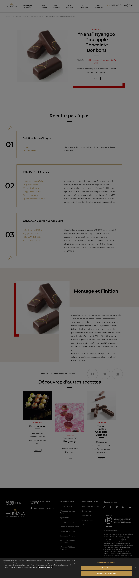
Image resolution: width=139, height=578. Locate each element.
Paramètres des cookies (106, 562)
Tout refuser (106, 568)
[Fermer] (135, 567)
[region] (69, 568)
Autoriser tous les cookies (106, 573)
